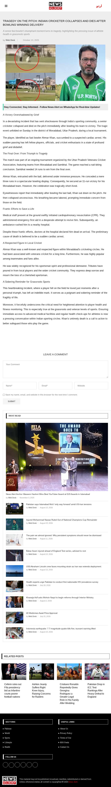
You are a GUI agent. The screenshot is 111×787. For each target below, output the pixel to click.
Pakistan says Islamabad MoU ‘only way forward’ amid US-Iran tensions (58, 504)
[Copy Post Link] (50, 343)
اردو (99, 6)
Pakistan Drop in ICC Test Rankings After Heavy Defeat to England (96, 690)
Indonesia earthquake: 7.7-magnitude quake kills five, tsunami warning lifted (61, 628)
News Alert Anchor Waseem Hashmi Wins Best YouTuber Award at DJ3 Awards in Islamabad (48, 494)
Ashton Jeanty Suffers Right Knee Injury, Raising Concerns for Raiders (41, 690)
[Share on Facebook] (22, 343)
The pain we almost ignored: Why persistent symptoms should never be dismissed (63, 535)
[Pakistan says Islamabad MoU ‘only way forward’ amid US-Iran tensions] (14, 509)
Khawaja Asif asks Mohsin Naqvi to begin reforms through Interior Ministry (60, 597)
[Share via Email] (57, 343)
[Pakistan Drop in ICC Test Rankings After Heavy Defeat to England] (97, 671)
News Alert (73, 782)
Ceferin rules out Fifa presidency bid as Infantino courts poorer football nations (12, 690)
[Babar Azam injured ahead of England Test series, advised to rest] (14, 555)
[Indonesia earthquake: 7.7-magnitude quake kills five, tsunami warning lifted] (14, 633)
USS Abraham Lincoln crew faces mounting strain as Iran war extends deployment (63, 566)
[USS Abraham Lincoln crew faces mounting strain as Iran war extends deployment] (14, 571)
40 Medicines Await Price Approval (41, 613)
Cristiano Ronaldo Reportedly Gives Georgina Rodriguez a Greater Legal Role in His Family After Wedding (69, 693)
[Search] (104, 5)
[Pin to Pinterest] (36, 343)
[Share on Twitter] (29, 343)
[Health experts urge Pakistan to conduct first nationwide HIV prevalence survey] (14, 586)
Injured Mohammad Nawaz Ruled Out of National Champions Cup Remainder (61, 520)
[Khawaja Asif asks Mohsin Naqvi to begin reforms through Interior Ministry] (14, 602)
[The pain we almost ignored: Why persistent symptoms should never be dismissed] (14, 540)
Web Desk (11, 40)
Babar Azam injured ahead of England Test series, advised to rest (56, 551)
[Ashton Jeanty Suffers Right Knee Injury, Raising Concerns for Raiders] (41, 671)
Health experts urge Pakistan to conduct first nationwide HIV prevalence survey (62, 582)
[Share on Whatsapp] (43, 343)
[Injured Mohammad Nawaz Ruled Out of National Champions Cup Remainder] (14, 524)
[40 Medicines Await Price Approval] (14, 617)
